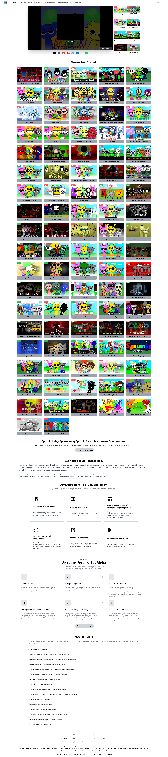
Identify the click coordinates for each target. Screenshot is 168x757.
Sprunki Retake (75, 2)
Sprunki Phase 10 (74, 748)
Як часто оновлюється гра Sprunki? (40, 724)
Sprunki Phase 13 (111, 748)
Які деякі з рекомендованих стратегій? (41, 704)
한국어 (84, 738)
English (64, 735)
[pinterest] (68, 53)
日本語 (74, 738)
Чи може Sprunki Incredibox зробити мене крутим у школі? (48, 714)
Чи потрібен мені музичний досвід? (40, 684)
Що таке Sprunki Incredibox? (37, 649)
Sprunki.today (12, 2)
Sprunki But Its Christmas (102, 751)
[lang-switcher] (162, 2)
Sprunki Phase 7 (35, 748)
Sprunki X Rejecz (134, 748)
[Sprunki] (5, 2)
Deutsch (64, 742)
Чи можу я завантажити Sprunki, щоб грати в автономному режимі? (51, 669)
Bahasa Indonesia (84, 735)
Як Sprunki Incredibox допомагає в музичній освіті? (45, 719)
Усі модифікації (50, 2)
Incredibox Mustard (63, 751)
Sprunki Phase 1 (91, 746)
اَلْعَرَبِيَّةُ (73, 742)
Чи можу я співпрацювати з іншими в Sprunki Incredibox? (47, 689)
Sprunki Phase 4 (122, 746)
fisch (104, 748)
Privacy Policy (109, 754)
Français (104, 738)
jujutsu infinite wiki (79, 746)
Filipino (84, 742)
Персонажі (38, 2)
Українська (64, 738)
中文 (74, 735)
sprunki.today (70, 754)
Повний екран (107, 48)
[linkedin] (77, 53)
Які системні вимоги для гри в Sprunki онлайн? (44, 679)
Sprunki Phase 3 (112, 746)
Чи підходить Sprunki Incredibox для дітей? (42, 709)
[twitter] (54, 53)
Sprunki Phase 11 (85, 748)
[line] (81, 53)
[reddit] (63, 53)
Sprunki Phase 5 (142, 746)
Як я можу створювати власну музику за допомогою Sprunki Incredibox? (52, 659)
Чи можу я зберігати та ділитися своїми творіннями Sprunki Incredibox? (52, 694)
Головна (23, 2)
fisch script (54, 748)
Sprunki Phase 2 (101, 746)
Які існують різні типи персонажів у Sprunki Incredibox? (47, 664)
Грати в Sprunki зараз (85, 450)
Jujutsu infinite (144, 748)
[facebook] (59, 53)
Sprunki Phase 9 (63, 748)
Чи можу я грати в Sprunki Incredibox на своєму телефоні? (48, 674)
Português (94, 735)
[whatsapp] (86, 53)
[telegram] (72, 53)
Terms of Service (98, 754)
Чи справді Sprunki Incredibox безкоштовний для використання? (50, 654)
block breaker (132, 746)
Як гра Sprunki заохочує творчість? (40, 699)
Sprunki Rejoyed (58, 746)
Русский (94, 738)
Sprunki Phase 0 (68, 746)
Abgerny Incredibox (27, 746)
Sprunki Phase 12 (96, 748)
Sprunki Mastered (123, 748)
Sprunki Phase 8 (45, 748)
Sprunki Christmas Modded (86, 751)
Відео (30, 2)
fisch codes (74, 751)
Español (104, 735)
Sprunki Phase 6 (24, 748)
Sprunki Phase (63, 2)
